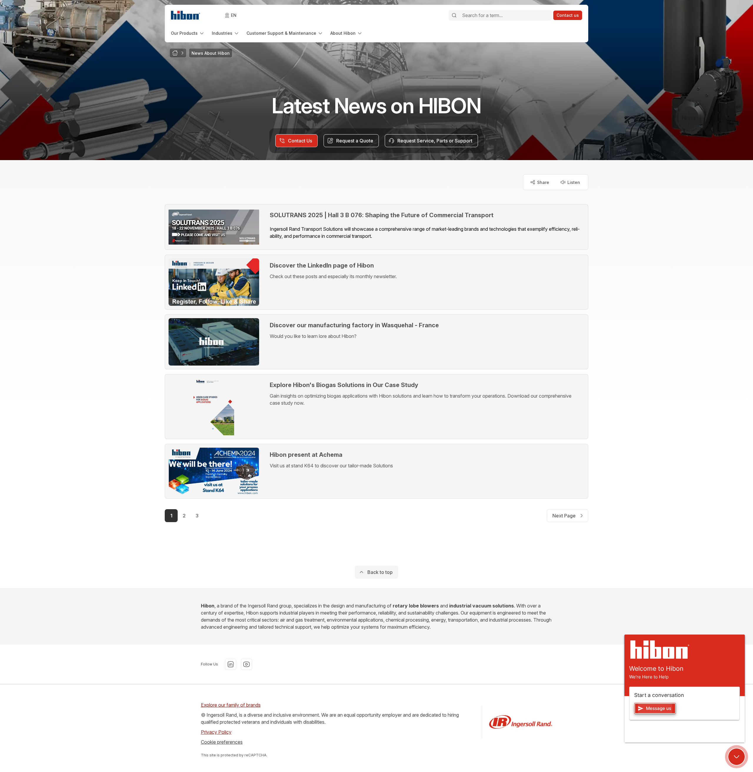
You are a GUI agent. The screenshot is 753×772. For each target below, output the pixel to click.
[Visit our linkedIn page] (230, 664)
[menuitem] (188, 33)
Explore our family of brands (231, 705)
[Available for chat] (736, 756)
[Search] (454, 15)
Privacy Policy (216, 732)
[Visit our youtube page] (246, 664)
